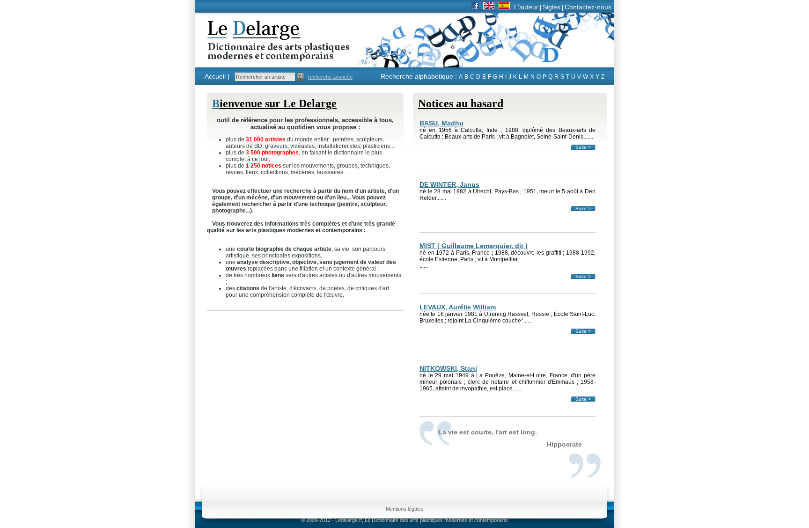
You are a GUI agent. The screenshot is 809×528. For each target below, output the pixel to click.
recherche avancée (330, 77)
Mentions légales (405, 509)
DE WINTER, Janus (449, 184)
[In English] (488, 7)
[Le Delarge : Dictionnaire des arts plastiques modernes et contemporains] (249, 55)
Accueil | (217, 76)
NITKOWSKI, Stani (448, 368)
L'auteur (526, 7)
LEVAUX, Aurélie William (457, 307)
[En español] (504, 7)
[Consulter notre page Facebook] (475, 7)
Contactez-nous (588, 7)
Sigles (551, 7)
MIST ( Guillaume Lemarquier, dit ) (473, 245)
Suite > (583, 147)
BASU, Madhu (441, 123)
